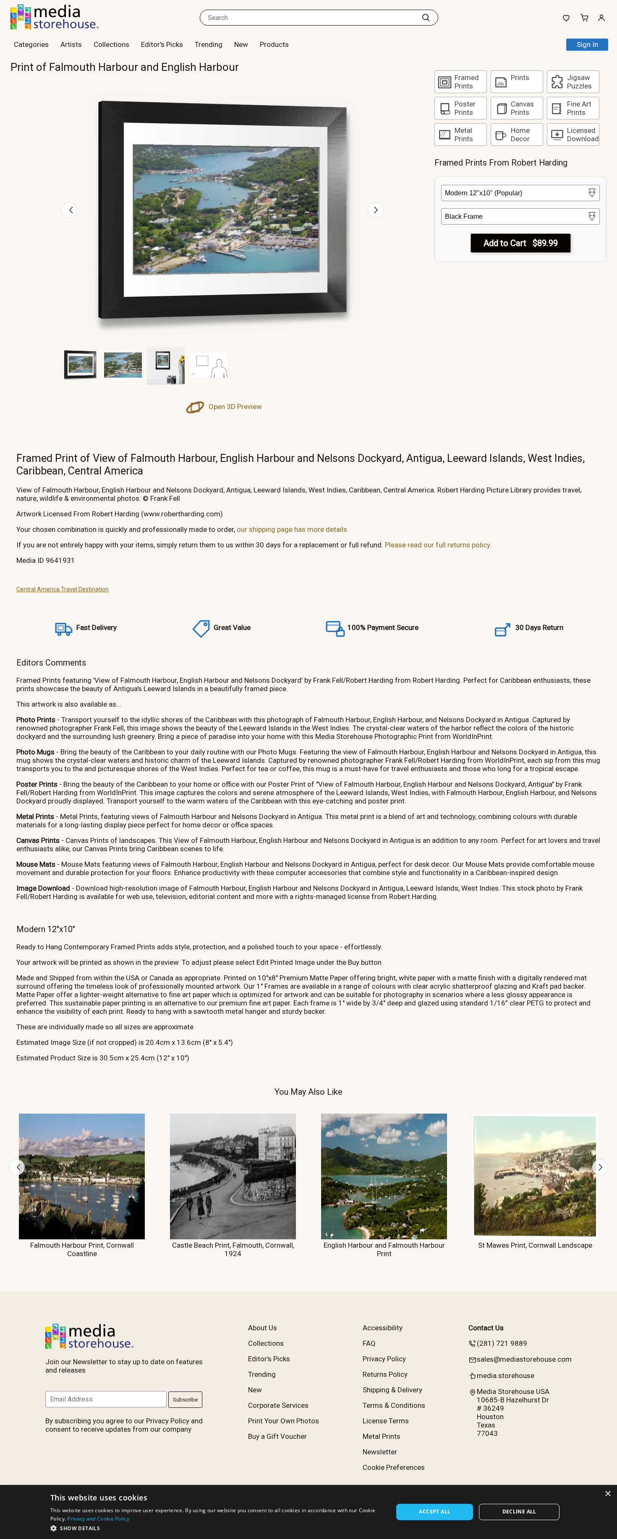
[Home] (62, 27)
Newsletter (380, 1452)
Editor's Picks (162, 44)
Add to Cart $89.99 (521, 243)
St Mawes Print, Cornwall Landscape (535, 1245)
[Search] (426, 18)
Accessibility (383, 1328)
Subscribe (185, 1399)
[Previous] (69, 210)
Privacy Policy (384, 1359)
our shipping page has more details (292, 529)
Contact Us (486, 1328)
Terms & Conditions (394, 1405)
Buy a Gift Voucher (277, 1436)
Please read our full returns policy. (438, 545)
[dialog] (308, 1512)
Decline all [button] (519, 1511)
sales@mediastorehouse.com (524, 1359)
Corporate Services (278, 1405)
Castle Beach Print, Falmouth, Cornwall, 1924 (233, 1249)
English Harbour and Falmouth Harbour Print (384, 1249)
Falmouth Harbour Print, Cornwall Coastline (82, 1249)
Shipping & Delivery (392, 1390)
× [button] (607, 1494)
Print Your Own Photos (283, 1421)
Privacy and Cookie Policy (98, 1518)
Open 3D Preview (234, 406)
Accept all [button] (434, 1511)
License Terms (386, 1421)
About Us (262, 1328)
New (241, 44)
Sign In (587, 44)
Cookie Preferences (394, 1467)
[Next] (376, 210)
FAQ (369, 1343)
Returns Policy (385, 1374)
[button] (216, 1528)
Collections (111, 44)
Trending (208, 44)
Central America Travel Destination (62, 589)
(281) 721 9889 (502, 1343)
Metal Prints (381, 1436)
